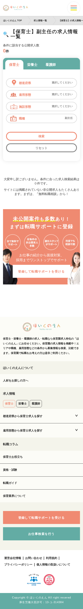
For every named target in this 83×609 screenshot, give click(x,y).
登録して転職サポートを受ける (41, 271)
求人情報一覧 (40, 20)
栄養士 (32, 65)
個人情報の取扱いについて (53, 564)
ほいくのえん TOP (12, 20)
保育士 (14, 65)
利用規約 (51, 558)
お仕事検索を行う (41, 534)
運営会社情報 (12, 558)
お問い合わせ (33, 558)
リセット (41, 148)
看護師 (51, 65)
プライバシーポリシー (18, 564)
